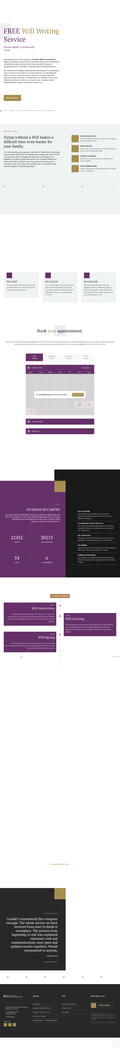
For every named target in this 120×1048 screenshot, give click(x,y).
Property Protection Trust (41, 1012)
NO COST (12, 281)
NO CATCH (51, 281)
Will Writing (36, 1004)
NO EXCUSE (91, 281)
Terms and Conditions (69, 1004)
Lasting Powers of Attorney (42, 1008)
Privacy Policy (66, 1008)
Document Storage (39, 1016)
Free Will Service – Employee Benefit (45, 1020)
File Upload (65, 1012)
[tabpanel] (31, 935)
